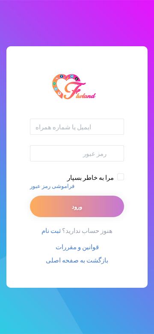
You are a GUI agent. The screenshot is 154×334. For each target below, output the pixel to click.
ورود (77, 206)
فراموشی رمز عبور (52, 185)
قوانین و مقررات (77, 246)
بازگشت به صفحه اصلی (77, 260)
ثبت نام (51, 230)
